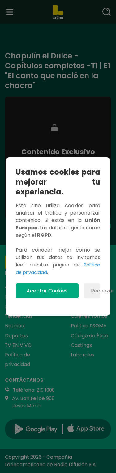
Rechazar (95, 290)
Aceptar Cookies (47, 290)
